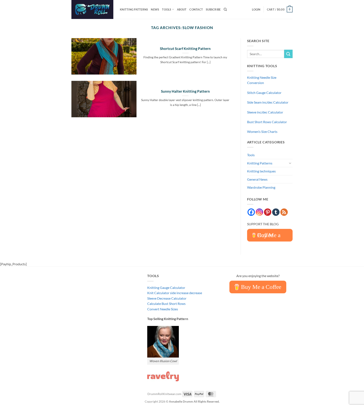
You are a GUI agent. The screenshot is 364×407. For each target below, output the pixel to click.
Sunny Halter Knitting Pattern (185, 91)
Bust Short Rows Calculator (267, 122)
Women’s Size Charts (262, 131)
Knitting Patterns (134, 9)
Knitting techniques (261, 171)
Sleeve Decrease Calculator (166, 298)
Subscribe (213, 9)
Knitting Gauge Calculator (166, 288)
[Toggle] (290, 162)
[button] (256, 9)
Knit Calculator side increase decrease (174, 293)
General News (257, 179)
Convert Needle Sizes (162, 309)
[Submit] (288, 54)
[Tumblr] (276, 212)
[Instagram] (259, 212)
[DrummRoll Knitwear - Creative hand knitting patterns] (92, 9)
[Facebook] (251, 212)
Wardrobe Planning (261, 187)
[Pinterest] (267, 212)
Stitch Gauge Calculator (264, 93)
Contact (196, 9)
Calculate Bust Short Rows (166, 304)
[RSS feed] (284, 212)
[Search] (225, 9)
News (155, 9)
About (181, 9)
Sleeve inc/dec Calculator (265, 112)
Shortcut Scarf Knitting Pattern (185, 49)
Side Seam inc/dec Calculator (267, 102)
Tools (166, 9)
